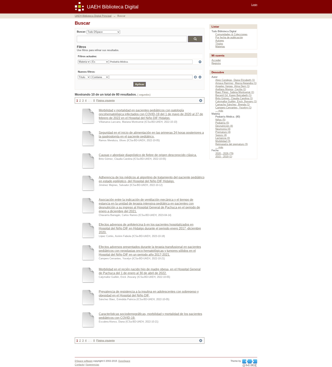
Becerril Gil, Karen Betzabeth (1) (233, 95)
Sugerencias (92, 364)
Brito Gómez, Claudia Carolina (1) (234, 98)
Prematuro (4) (223, 132)
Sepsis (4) (221, 135)
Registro (216, 63)
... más (219, 110)
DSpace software (84, 361)
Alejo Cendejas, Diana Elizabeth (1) (235, 80)
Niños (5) (220, 119)
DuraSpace (124, 361)
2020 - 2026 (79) (224, 153)
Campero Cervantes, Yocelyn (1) (233, 107)
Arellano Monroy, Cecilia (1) (230, 89)
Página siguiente (105, 100)
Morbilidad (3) (222, 141)
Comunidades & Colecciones (231, 34)
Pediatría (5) (222, 122)
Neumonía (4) (222, 129)
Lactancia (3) (222, 138)
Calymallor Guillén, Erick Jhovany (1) (236, 101)
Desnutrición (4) (224, 125)
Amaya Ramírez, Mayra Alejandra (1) (235, 83)
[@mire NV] (249, 363)
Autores (219, 40)
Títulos (219, 43)
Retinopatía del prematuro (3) (231, 144)
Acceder (216, 60)
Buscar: (81, 31)
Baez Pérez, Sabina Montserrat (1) (234, 92)
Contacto (79, 364)
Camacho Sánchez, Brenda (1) (232, 104)
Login (254, 4)
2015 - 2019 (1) (223, 156)
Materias (220, 46)
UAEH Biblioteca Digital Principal (93, 15)
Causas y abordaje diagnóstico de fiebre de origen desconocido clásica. (148, 155)
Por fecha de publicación (229, 37)
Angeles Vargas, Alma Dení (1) (232, 86)
